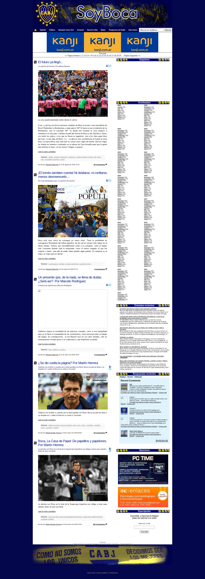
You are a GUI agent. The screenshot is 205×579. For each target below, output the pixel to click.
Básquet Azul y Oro (66, 30)
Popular (138, 377)
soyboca (62, 349)
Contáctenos (113, 572)
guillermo (56, 349)
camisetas (71, 157)
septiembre (148, 112)
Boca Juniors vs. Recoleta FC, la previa (133, 346)
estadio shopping (81, 157)
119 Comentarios (99, 524)
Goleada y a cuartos (127, 337)
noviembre (147, 108)
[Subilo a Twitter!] (110, 66)
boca (50, 349)
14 (105, 56)
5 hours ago (131, 404)
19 (118, 56)
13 (102, 56)
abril (119, 114)
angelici (56, 157)
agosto (120, 107)
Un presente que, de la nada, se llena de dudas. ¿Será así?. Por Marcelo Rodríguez (70, 279)
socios (62, 159)
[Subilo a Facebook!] (107, 66)
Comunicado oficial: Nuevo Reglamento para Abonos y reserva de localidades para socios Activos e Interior (142, 317)
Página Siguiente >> (132, 56)
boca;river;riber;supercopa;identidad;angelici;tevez (66, 517)
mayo (119, 112)
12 (100, 56)
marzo (120, 115)
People (123, 377)
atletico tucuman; (54, 425)
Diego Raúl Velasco (136, 431)
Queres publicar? (102, 572)
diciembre (147, 107)
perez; (83, 425)
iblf (95, 157)
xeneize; (56, 427)
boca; (75, 425)
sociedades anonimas (52, 159)
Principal (102, 53)
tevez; (43, 427)
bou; (79, 425)
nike (42, 159)
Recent (130, 377)
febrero (120, 117)
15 (107, 56)
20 (120, 56)
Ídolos (103, 30)
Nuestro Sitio (92, 30)
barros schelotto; (66, 425)
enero (119, 119)
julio (119, 108)
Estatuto (80, 30)
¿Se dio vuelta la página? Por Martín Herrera (68, 363)
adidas (51, 157)
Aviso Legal (91, 572)
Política (52, 30)
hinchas (91, 157)
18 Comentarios (99, 164)
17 (113, 56)
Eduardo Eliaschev (52, 164)
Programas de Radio (117, 30)
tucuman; (49, 427)
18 (115, 56)
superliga (82, 264)
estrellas (61, 264)
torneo (88, 264)
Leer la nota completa (47, 152)
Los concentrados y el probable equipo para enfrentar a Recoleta (142, 356)
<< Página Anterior (72, 56)
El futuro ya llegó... (50, 62)
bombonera (63, 157)
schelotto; (90, 425)
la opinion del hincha (72, 264)
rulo (131, 384)
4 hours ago (163, 392)
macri (99, 157)
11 (97, 56)
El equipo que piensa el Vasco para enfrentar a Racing (138, 309)
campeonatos (53, 264)
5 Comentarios (99, 269)
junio (119, 110)
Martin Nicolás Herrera (53, 433)
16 (110, 56)
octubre (146, 110)
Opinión (43, 30)
